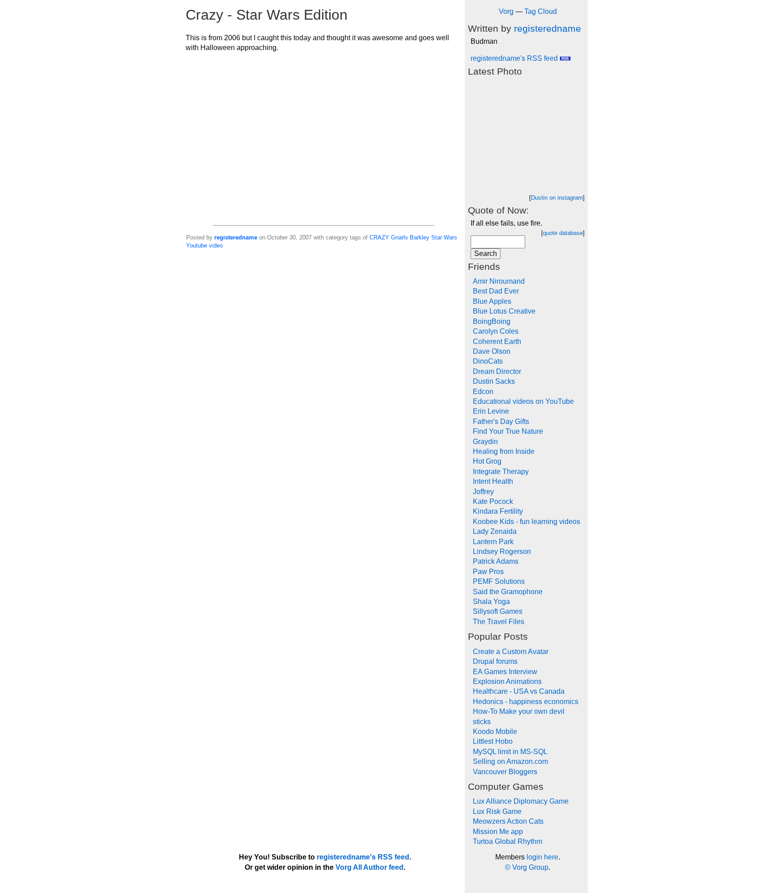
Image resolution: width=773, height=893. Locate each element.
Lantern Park (493, 541)
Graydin (485, 441)
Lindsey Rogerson (502, 551)
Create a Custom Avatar (510, 651)
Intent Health (493, 481)
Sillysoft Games (497, 611)
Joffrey (483, 491)
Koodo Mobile (495, 731)
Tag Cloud (540, 11)
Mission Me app (498, 831)
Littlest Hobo (493, 741)
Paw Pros (488, 571)
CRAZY (379, 237)
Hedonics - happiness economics (525, 701)
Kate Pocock (493, 501)
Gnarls (399, 237)
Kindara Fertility (498, 511)
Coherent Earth (497, 341)
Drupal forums (495, 661)
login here (542, 857)
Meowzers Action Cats (508, 821)
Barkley (419, 237)
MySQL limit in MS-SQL (510, 751)
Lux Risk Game (497, 811)
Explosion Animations (507, 681)
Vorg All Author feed (369, 867)
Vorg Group (530, 867)
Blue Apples (492, 301)
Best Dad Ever (496, 291)
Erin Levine (491, 411)
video (216, 245)
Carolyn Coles (495, 331)
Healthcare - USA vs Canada (519, 691)
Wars (450, 237)
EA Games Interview (505, 671)
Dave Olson (491, 351)
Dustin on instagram (557, 197)
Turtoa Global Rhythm (507, 841)
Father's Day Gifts (501, 421)
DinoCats (488, 361)
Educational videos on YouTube (523, 401)
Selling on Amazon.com (510, 761)
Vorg (506, 11)
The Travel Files (498, 621)
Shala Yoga (491, 601)
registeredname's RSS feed (515, 58)
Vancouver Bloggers (505, 772)
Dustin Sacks (494, 381)
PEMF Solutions (499, 581)
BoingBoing (491, 321)
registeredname (235, 237)
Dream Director (497, 371)
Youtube (196, 245)
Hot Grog (487, 461)
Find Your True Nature (508, 431)
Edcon (483, 391)
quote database (563, 233)
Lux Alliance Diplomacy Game (521, 801)
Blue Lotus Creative (504, 311)
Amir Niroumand (499, 281)
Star (436, 237)
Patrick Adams (495, 561)
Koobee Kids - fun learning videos (526, 521)
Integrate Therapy (501, 471)
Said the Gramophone (508, 591)
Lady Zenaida (495, 531)
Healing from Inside (504, 451)
